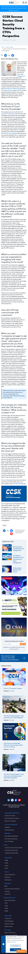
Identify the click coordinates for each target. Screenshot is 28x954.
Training (7, 891)
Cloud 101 (8, 894)
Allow (15, 950)
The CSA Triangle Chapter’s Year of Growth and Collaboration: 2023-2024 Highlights (14, 776)
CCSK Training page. (20, 484)
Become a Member (10, 821)
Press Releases (9, 921)
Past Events (8, 880)
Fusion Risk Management (21, 75)
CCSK (4, 525)
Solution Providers (10, 816)
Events (7, 872)
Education (8, 883)
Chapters (7, 827)
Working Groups (9, 830)
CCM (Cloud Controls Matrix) (12, 113)
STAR (6, 908)
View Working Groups (11, 839)
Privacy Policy (13, 942)
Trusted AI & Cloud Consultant (13, 848)
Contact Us (8, 918)
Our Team (8, 930)
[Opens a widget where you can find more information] (21, 951)
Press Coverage (9, 924)
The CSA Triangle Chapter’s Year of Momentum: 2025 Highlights (14, 717)
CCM (6, 903)
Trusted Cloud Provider (11, 853)
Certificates (8, 858)
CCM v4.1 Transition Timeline (13, 688)
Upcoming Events (10, 874)
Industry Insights (9, 47)
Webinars (7, 877)
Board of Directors (10, 933)
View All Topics (9, 841)
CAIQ (6, 906)
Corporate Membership (12, 813)
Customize (16, 946)
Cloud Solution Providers (12, 818)
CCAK (6, 866)
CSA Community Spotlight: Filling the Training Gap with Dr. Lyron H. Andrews (13, 745)
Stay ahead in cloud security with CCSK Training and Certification (10, 658)
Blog (6, 886)
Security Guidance (10, 900)
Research (7, 833)
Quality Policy (9, 926)
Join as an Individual (11, 824)
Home (2, 47)
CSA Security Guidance (10, 133)
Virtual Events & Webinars (12, 889)
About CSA (8, 916)
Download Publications (11, 836)
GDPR (6, 911)
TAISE (6, 860)
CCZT (6, 868)
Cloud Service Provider (11, 850)
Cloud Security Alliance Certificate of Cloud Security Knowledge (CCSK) (13, 89)
